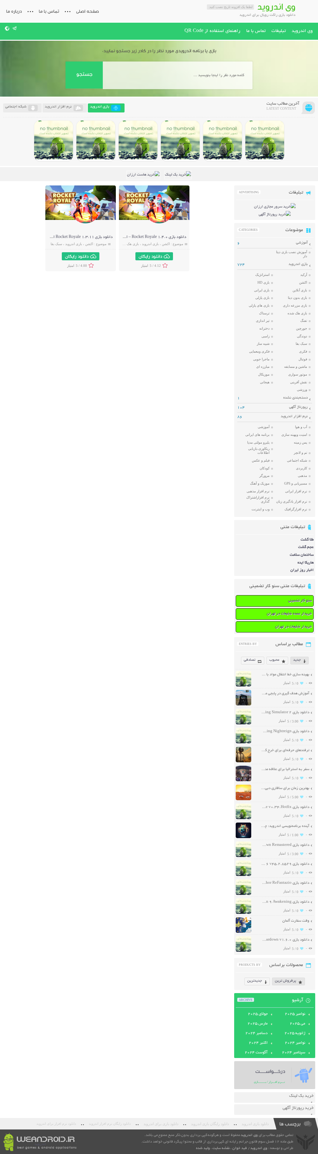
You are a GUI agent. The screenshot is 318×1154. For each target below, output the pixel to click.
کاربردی (301, 468)
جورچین (301, 328)
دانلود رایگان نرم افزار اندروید (110, 1123)
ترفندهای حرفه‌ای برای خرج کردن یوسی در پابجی (285, 750)
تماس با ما (49, 11)
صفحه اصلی (87, 11)
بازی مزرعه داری (295, 305)
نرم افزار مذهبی (258, 491)
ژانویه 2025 (294, 1033)
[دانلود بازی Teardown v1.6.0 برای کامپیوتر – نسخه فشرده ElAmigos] (243, 951)
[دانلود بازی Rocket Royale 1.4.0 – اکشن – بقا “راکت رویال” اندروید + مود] (159, 223)
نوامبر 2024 (295, 1043)
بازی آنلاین (300, 290)
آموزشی (302, 243)
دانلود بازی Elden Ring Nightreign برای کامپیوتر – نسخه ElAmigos (285, 731)
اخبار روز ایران (302, 570)
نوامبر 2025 (295, 1014)
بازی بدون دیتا (297, 297)
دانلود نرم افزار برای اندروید (56, 1123)
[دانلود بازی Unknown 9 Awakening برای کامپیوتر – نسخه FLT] (243, 913)
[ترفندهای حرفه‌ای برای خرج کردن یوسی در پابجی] (243, 761)
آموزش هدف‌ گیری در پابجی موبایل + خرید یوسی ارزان (285, 693)
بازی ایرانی (262, 290)
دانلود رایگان (150, 256)
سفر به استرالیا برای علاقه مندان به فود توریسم (285, 769)
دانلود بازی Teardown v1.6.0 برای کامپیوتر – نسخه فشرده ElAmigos (285, 940)
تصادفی (249, 660)
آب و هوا (301, 427)
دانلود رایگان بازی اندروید (210, 1124)
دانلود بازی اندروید (255, 1124)
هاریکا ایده (306, 563)
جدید (297, 660)
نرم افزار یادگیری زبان (291, 501)
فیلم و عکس (261, 460)
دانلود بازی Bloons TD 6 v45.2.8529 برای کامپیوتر (285, 864)
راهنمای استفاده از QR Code (212, 31)
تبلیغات (278, 31)
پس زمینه (300, 442)
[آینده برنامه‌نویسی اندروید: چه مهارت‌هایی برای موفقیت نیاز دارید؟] (243, 837)
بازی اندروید (150, 244)
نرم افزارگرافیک (295, 509)
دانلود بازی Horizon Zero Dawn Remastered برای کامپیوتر (285, 845)
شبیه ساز (263, 343)
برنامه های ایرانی (257, 434)
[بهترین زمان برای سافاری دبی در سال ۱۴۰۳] (243, 799)
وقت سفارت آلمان (295, 921)
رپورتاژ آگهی (298, 407)
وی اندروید (302, 31)
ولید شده (203, 1148)
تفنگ (303, 320)
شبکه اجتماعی (297, 460)
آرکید (303, 274)
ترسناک (264, 313)
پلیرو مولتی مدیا (258, 442)
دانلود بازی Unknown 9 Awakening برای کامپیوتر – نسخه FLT (285, 902)
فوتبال (302, 359)
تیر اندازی (263, 320)
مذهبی (302, 475)
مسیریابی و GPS (295, 483)
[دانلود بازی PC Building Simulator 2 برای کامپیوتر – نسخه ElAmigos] (264, 140)
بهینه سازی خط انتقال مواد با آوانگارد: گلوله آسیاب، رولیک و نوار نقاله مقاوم (285, 675)
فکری (303, 351)
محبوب (274, 660)
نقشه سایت (221, 1148)
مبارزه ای (263, 366)
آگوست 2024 (256, 1053)
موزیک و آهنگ (260, 483)
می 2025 (297, 1024)
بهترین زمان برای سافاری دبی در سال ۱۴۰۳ (285, 788)
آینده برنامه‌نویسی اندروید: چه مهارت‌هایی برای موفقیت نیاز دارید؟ (285, 826)
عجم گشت (306, 547)
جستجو (84, 74)
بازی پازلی (262, 297)
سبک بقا (56, 244)
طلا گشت (307, 540)
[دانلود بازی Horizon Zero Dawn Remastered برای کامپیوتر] (138, 140)
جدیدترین (254, 981)
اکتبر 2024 (258, 1043)
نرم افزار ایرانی (296, 491)
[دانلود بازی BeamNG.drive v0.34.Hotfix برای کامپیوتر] (180, 140)
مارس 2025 (258, 1024)
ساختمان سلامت (302, 555)
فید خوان (239, 1148)
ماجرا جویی (261, 359)
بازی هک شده (129, 244)
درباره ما (14, 11)
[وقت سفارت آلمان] (243, 932)
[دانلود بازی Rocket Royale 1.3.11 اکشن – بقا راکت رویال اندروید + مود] (85, 223)
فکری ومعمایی (259, 351)
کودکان (265, 468)
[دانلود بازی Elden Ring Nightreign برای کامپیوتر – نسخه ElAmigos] (222, 140)
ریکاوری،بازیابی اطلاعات (259, 450)
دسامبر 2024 (256, 1033)
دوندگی (302, 336)
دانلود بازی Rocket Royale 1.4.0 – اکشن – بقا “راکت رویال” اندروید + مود (125, 237)
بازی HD (263, 282)
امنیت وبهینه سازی (294, 434)
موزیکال (264, 374)
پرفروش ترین (285, 981)
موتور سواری (297, 374)
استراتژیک (262, 274)
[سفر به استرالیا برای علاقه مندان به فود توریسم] (243, 780)
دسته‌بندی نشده (295, 398)
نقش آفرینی (298, 382)
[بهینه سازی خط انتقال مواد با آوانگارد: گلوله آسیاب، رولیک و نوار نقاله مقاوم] (243, 686)
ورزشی (302, 389)
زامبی (265, 336)
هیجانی (265, 382)
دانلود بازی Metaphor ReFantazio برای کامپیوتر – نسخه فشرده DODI (285, 883)
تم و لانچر (300, 452)
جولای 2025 (258, 1014)
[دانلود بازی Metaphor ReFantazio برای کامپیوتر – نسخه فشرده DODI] (53, 140)
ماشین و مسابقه (295, 366)
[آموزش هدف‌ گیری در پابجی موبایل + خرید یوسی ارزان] (243, 705)
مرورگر (264, 475)
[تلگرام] (14, 28)
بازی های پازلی (259, 305)
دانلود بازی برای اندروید (160, 1124)
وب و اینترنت (261, 509)
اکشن (166, 244)
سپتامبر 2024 (293, 1053)
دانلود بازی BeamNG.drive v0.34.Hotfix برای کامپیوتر (285, 807)
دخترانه (264, 328)
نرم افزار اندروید (294, 416)
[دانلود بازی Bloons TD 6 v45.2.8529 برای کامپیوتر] (95, 140)
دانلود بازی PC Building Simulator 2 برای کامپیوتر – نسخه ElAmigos (285, 712)
